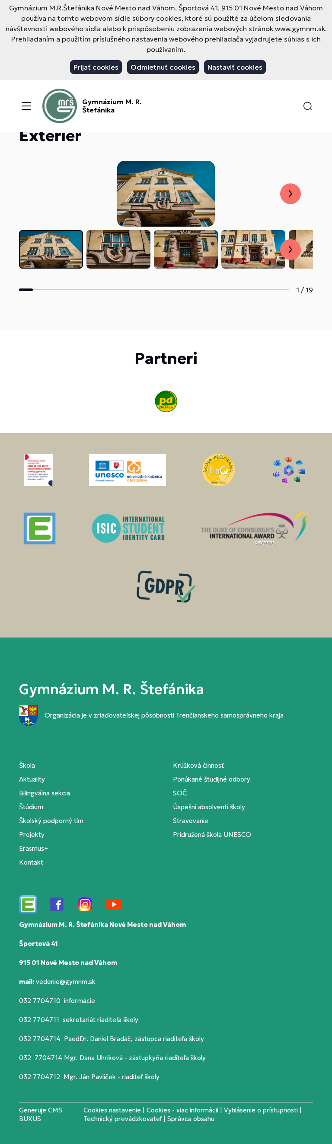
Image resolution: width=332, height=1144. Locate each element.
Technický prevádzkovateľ (122, 1119)
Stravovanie (190, 821)
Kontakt (31, 862)
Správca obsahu (190, 1119)
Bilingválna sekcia (44, 793)
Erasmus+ (33, 848)
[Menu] (26, 106)
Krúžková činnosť (198, 765)
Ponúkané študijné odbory (211, 779)
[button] (308, 106)
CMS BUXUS (40, 1114)
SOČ (180, 793)
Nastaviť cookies (235, 67)
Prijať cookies (95, 67)
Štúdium (31, 807)
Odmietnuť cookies (163, 67)
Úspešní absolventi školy (209, 807)
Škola (27, 765)
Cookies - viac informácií (182, 1110)
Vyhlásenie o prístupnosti (261, 1110)
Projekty (32, 834)
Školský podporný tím (51, 821)
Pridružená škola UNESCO (212, 834)
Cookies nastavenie (112, 1110)
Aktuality (32, 779)
